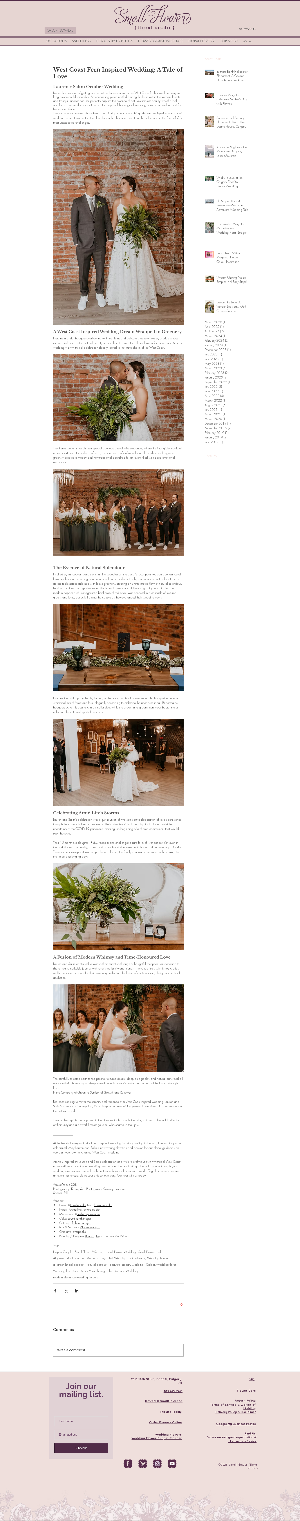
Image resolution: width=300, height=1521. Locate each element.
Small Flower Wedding (89, 1252)
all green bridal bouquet (68, 1264)
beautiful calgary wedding (126, 1264)
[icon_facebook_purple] (127, 1463)
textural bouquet (97, 1264)
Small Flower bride (150, 1252)
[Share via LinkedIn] (77, 1291)
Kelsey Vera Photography (96, 1271)
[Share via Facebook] (55, 1291)
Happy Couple (62, 1252)
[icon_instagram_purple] (157, 1463)
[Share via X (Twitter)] (66, 1291)
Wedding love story (65, 1271)
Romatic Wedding (126, 1271)
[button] (56, 41)
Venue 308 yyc (97, 1258)
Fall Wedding (117, 1258)
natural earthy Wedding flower (148, 1258)
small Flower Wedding (121, 1252)
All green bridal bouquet (68, 1258)
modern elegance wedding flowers (75, 1277)
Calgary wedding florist (161, 1264)
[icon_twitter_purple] (142, 1463)
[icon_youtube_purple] (171, 1463)
